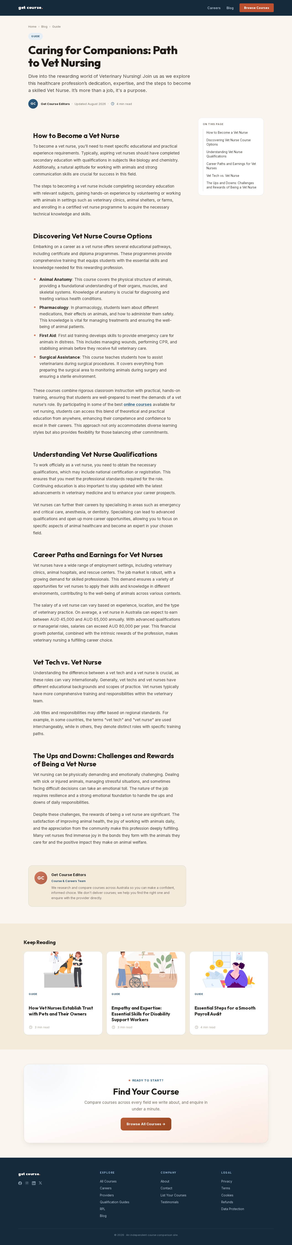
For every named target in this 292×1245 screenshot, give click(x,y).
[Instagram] (27, 1183)
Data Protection (232, 1209)
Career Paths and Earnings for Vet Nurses (231, 166)
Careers (214, 8)
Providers (107, 1195)
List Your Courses (173, 1195)
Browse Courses (256, 8)
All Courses (108, 1181)
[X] (40, 1183)
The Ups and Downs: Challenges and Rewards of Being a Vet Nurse (231, 185)
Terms (225, 1188)
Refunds (227, 1202)
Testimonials (170, 1202)
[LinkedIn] (34, 1183)
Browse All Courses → (146, 1124)
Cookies (227, 1195)
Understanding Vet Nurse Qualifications (224, 154)
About (165, 1181)
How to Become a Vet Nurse (227, 132)
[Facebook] (20, 1183)
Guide (56, 26)
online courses (138, 404)
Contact (166, 1188)
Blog (230, 8)
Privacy (226, 1181)
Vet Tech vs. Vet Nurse (222, 175)
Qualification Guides (114, 1202)
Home (32, 26)
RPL (102, 1209)
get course (30, 7)
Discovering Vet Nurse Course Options (228, 142)
